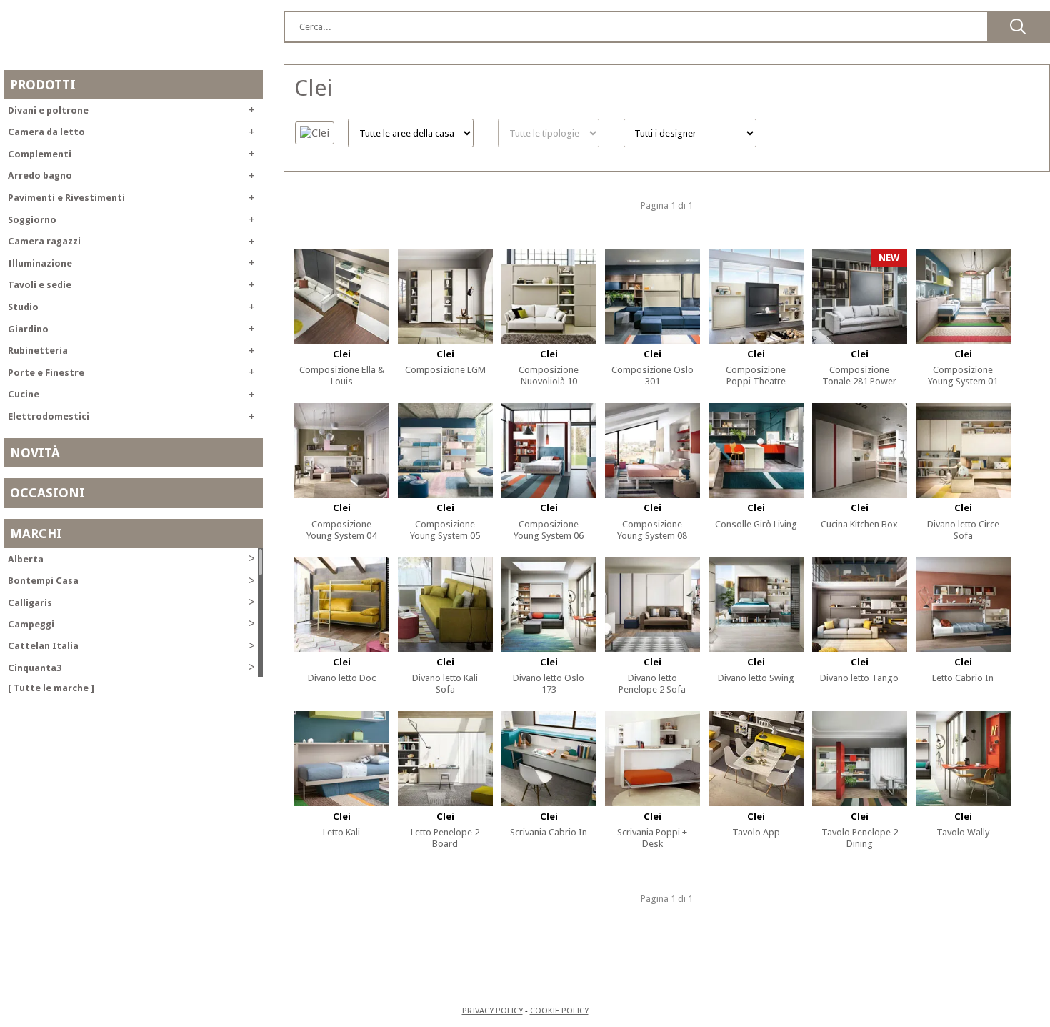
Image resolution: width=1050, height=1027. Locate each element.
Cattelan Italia (131, 646)
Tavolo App (756, 832)
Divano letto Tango (859, 678)
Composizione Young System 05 (445, 530)
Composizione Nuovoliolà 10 (549, 375)
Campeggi (131, 623)
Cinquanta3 (131, 667)
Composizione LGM (445, 369)
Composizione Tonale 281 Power (859, 375)
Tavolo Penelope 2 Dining (859, 838)
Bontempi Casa (131, 580)
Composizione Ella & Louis (341, 375)
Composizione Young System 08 (652, 530)
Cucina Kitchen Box (859, 524)
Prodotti (43, 84)
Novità (35, 452)
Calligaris (131, 602)
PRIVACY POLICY (492, 1011)
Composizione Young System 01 (963, 375)
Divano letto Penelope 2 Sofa (652, 684)
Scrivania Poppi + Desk (652, 838)
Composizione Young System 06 (549, 530)
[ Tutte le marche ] (51, 688)
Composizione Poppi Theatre (756, 375)
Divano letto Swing (756, 678)
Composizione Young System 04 (341, 530)
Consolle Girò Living (756, 524)
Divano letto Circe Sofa (963, 530)
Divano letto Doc (342, 678)
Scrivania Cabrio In (548, 832)
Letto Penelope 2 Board (445, 838)
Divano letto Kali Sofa (445, 684)
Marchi (36, 533)
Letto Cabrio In (963, 678)
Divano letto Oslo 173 (548, 684)
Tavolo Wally (962, 832)
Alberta (131, 558)
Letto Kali (341, 832)
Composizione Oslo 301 (652, 375)
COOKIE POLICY (559, 1011)
